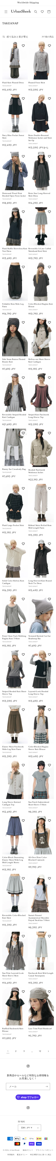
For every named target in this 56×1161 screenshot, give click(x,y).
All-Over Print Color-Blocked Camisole (37, 858)
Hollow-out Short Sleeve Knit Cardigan (39, 360)
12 (40, 1051)
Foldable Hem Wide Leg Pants (13, 305)
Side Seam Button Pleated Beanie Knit (13, 360)
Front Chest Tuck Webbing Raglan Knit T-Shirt (14, 637)
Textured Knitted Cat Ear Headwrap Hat (39, 637)
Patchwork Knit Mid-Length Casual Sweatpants (40, 974)
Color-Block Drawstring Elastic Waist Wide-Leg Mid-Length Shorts (13, 860)
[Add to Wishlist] (23, 45)
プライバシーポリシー (44, 1150)
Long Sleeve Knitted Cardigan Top (11, 803)
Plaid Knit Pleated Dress (13, 82)
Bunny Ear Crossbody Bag (14, 469)
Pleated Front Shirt (36, 82)
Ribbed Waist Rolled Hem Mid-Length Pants (40, 526)
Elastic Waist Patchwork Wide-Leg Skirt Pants (13, 748)
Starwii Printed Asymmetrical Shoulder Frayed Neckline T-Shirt (39, 918)
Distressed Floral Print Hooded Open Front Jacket (14, 194)
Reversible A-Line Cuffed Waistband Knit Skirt (39, 249)
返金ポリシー (28, 1150)
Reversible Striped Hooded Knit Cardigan (14, 416)
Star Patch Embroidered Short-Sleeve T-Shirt (38, 803)
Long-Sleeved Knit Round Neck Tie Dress (40, 582)
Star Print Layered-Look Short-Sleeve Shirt (13, 974)
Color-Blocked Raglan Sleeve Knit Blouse (38, 748)
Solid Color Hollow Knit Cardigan (13, 582)
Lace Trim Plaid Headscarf (40, 1028)
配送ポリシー (22, 1155)
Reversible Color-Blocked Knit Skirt (14, 916)
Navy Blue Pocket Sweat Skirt (13, 136)
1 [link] (7, 1051)
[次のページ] (48, 1051)
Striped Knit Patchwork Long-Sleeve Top (38, 416)
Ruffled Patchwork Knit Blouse (12, 1029)
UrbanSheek (15, 1150)
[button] (6, 11)
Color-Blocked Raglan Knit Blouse (40, 305)
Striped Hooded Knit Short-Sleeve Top (14, 692)
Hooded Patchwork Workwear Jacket (36, 471)
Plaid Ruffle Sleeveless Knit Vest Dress (14, 249)
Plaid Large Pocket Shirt (13, 525)
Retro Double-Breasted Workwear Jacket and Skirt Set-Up (40, 138)
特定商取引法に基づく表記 (40, 1155)
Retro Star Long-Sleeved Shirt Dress (39, 194)
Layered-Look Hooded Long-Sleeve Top (38, 692)
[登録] (46, 1086)
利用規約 (10, 1155)
